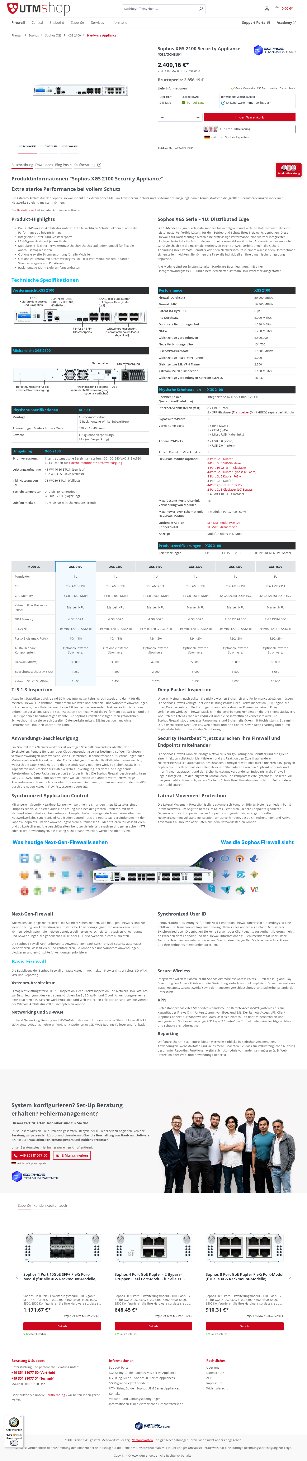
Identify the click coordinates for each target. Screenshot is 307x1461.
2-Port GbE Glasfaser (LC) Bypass (230, 489)
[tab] (22, 165)
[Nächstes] (290, 1277)
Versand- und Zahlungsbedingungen (135, 1399)
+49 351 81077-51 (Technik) (32, 1378)
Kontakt (114, 1394)
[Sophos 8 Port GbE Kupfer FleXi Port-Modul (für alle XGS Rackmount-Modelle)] (245, 1248)
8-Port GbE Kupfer (220, 459)
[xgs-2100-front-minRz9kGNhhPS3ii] (80, 90)
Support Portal (119, 1367)
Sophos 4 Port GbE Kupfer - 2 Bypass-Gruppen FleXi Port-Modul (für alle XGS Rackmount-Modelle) (150, 1276)
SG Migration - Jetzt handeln (128, 1383)
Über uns (212, 1367)
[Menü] (21, 1417)
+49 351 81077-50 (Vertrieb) (33, 1372)
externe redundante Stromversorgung (95, 463)
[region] (80, 99)
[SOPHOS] (275, 50)
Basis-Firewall (26, 210)
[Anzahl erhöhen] (198, 117)
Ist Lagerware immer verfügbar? (248, 103)
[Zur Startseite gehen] (38, 9)
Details (62, 1326)
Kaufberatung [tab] (84, 164)
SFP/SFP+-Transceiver (222, 527)
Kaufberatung (55, 1395)
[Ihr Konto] (267, 8)
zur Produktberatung (235, 129)
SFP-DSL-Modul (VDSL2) (223, 523)
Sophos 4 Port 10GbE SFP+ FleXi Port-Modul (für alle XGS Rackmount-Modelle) (59, 1276)
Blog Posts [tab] (63, 164)
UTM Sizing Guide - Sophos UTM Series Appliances (144, 1388)
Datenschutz (215, 1373)
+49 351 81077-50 (33, 1155)
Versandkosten (142, 1440)
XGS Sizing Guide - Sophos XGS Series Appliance (142, 1373)
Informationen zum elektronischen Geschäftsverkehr (146, 1404)
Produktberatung (289, 173)
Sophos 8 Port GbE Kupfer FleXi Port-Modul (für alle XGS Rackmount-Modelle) (244, 1276)
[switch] (14, 1443)
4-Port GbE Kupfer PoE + (224, 476)
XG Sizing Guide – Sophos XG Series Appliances (142, 1378)
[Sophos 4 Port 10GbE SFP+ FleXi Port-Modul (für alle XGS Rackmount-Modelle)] (62, 1248)
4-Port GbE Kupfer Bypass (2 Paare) (231, 472)
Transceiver (241, 412)
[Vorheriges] (17, 1277)
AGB (209, 1378)
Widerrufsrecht (217, 1388)
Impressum (214, 1383)
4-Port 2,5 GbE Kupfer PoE (225, 485)
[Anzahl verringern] (162, 117)
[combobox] (159, 8)
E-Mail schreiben (74, 1155)
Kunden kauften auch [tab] (50, 1205)
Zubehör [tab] (24, 1205)
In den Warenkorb (249, 117)
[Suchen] (201, 8)
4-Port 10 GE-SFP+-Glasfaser (226, 468)
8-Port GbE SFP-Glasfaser (224, 463)
